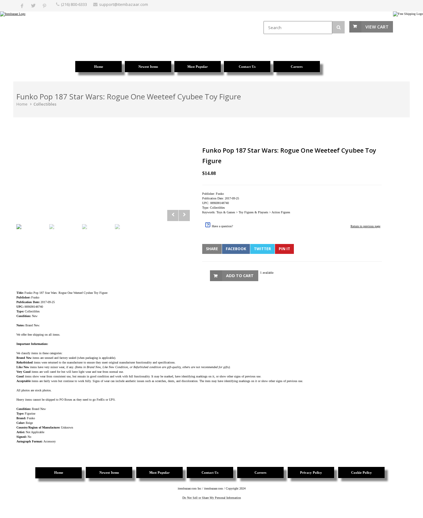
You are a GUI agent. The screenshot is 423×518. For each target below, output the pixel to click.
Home (22, 104)
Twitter (262, 248)
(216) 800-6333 (74, 4)
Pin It (284, 248)
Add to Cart (240, 275)
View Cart (377, 27)
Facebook (236, 248)
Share (212, 248)
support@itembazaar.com (123, 4)
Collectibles (44, 104)
